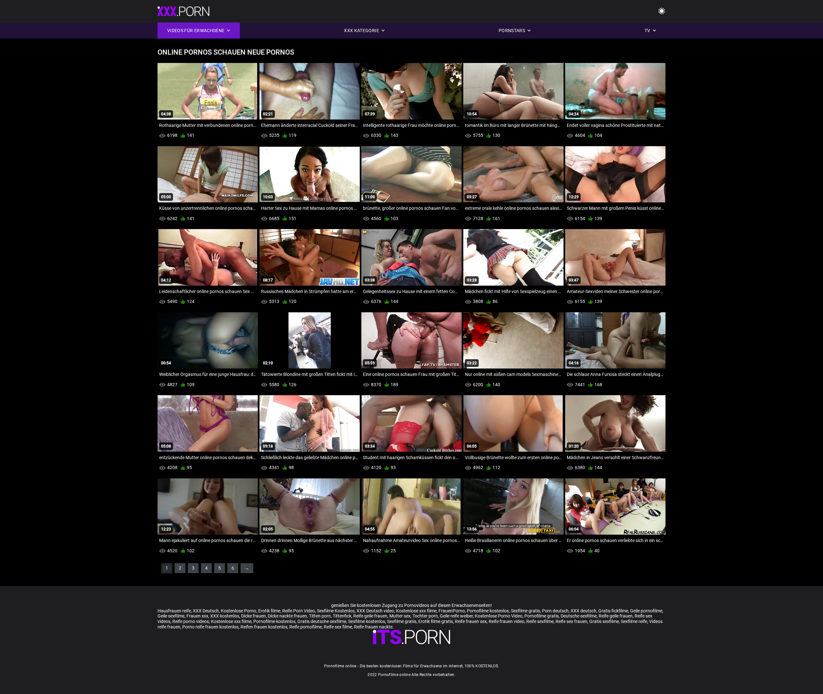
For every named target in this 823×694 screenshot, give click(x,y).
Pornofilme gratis (541, 615)
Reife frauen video (506, 621)
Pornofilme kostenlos (488, 610)
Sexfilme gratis (525, 610)
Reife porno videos (190, 621)
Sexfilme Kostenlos (336, 610)
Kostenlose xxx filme (416, 610)
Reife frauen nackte (373, 626)
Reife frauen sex (471, 621)
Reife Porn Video (298, 610)
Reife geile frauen (370, 615)
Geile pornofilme (646, 610)
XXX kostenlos (224, 615)
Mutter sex (400, 615)
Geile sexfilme (171, 615)
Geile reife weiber (456, 615)
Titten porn (320, 615)
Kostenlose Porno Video (498, 615)
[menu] (661, 11)
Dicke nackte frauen (287, 615)
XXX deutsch (583, 610)
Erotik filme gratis (435, 621)
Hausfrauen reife (174, 610)
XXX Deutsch (206, 610)
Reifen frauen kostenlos (263, 626)
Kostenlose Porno (238, 610)
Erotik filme (269, 610)
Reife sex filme (338, 626)
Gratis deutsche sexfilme (321, 621)
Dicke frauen (253, 615)
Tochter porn (425, 615)
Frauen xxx (197, 615)
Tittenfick (342, 615)
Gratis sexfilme (604, 621)
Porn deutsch (555, 610)
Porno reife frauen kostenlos (210, 626)
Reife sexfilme (540, 621)
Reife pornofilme (305, 626)
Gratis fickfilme (613, 610)
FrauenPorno (452, 610)
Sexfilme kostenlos (366, 621)
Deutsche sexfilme (579, 615)
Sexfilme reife (634, 621)
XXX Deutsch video (375, 610)
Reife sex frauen (571, 621)
